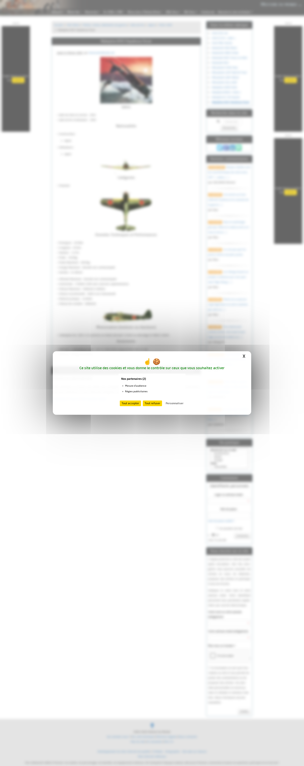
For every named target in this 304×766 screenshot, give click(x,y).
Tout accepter (130, 403)
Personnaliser (174, 403)
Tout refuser (152, 403)
